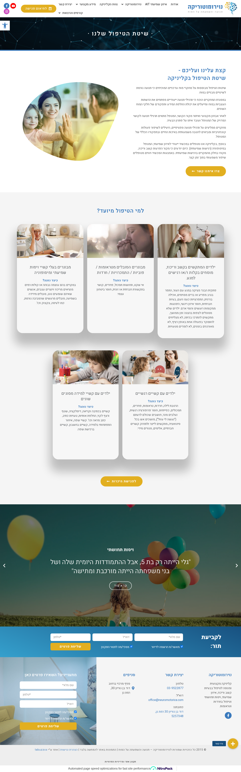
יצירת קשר (65, 4)
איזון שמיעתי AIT (156, 4)
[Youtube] (13, 6)
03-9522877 (175, 688)
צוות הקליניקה (109, 4)
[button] (38, 9)
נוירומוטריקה (133, 4)
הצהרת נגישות (69, 750)
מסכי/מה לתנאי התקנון (115, 647)
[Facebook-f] (6, 6)
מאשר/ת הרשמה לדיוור (165, 647)
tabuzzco (41, 750)
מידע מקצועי (88, 4)
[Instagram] (6, 11)
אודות (174, 4)
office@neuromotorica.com (165, 700)
